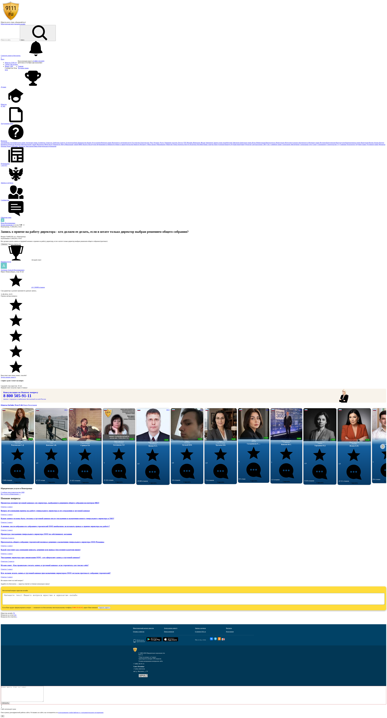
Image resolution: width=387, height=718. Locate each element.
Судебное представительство (12, 492)
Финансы (382, 144)
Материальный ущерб (29, 144)
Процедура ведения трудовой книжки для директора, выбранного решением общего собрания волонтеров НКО (50, 503)
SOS (6, 70)
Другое (180, 143)
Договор (156, 143)
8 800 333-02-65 (77, 607)
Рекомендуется (6, 262)
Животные (197, 143)
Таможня (343, 144)
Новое (9, 66)
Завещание (210, 143)
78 (14, 613)
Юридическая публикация (47, 146)
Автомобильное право (18, 143)
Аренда (63, 143)
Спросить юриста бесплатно (11, 55)
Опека (175, 144)
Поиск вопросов (169, 631)
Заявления (236, 143)
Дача (151, 143)
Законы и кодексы (200, 628)
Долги (162, 143)
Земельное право (246, 143)
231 (15, 615)
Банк (76, 143)
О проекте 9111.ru (200, 631)
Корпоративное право (353, 143)
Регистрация (32, 405)
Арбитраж (56, 143)
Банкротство (82, 143)
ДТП (185, 143)
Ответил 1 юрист (7, 507)
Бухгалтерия (96, 143)
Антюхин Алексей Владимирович (12, 270)
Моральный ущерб (71, 144)
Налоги (85, 144)
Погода (187, 144)
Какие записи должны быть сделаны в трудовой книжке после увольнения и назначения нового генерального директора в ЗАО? (57, 518)
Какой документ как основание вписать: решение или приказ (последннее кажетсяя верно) (40, 550)
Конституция (340, 143)
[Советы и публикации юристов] (11, 20)
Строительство (331, 144)
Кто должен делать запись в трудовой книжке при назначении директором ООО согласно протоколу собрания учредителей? (56, 573)
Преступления (219, 144)
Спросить (17, 482)
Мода (63, 144)
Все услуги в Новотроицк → (11, 494)
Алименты (42, 143)
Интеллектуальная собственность (296, 143)
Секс (268, 144)
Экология (21, 146)
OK (3, 716)
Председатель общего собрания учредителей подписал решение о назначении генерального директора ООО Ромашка (52, 542)
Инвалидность (270, 143)
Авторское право (32, 143)
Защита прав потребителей (223, 143)
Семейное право (276, 144)
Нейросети (111, 144)
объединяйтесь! (20, 22)
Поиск (25, 405)
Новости (137, 144)
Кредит (381, 143)
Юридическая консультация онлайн (13, 24)
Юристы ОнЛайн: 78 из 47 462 (12, 405)
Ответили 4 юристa (7, 538)
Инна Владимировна (8, 223)
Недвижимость (102, 144)
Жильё (203, 143)
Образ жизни (151, 144)
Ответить (4, 244)
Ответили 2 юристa (7, 561)
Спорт (314, 144)
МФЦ (80, 144)
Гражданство (145, 143)
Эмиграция (29, 146)
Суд (338, 144)
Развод (242, 144)
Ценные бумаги (6, 146)
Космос (371, 143)
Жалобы (190, 143)
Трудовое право (361, 144)
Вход (2, 59)
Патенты (181, 144)
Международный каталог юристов (143, 628)
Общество (169, 144)
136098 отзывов (38, 287)
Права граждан (208, 144)
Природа (227, 144)
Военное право (106, 143)
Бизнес (89, 143)
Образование (161, 144)
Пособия (200, 144)
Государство (136, 143)
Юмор (35, 146)
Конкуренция (331, 143)
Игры (254, 143)
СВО (265, 144)
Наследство (92, 144)
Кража (376, 143)
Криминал (4, 144)
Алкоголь (49, 143)
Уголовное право (373, 144)
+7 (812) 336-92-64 (139, 669)
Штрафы (15, 146)
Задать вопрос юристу (8, 377)
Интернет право (314, 143)
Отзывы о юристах (138, 631)
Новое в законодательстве (124, 144)
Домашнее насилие (171, 143)
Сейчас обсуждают (11, 64)
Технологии (351, 144)
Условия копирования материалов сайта (150, 661)
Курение (18, 144)
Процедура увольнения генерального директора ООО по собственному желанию (36, 534)
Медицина (40, 144)
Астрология (70, 143)
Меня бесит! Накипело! (52, 144)
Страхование (321, 144)
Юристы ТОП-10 (11, 63)
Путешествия (235, 144)
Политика (193, 144)
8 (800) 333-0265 (38, 61)
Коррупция (365, 143)
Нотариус (143, 144)
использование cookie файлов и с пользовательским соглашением (80, 712)
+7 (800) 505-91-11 (138, 664)
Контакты (229, 628)
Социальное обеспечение (291, 144)
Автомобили (5, 143)
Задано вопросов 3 (7, 225)
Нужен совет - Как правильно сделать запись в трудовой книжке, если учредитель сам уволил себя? (45, 565)
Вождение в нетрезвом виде (122, 143)
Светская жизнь (257, 144)
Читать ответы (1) (14, 244)
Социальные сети (306, 144)
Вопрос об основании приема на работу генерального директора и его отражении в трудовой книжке (45, 511)
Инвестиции (280, 143)
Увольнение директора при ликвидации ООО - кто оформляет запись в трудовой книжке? (40, 557)
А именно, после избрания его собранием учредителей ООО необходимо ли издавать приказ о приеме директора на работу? (55, 526)
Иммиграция (260, 143)
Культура (11, 144)
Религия (248, 144)
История (323, 143)
